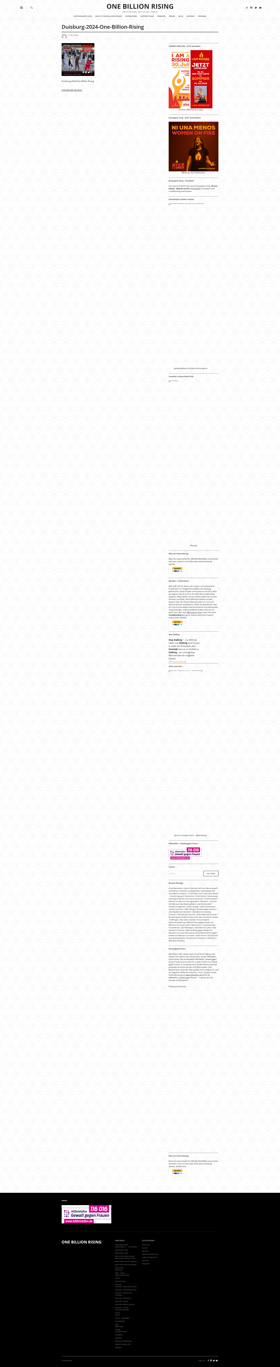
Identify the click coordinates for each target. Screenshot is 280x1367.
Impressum (146, 1245)
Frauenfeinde (174, 927)
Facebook (246, 7)
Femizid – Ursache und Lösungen (123, 1294)
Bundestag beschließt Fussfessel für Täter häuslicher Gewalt (193, 917)
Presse (172, 16)
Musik (117, 1278)
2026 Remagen (187, 927)
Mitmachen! (131, 16)
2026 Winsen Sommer (186, 914)
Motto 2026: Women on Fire (125, 1258)
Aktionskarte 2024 (121, 1253)
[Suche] (32, 7)
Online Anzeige (192, 906)
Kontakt (191, 16)
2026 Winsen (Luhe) (203, 927)
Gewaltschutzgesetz (177, 906)
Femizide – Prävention (123, 1298)
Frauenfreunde (209, 925)
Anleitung (118, 1270)
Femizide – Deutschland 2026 (125, 1287)
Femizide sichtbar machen (124, 1304)
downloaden (196, 188)
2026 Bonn (211, 938)
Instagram (251, 7)
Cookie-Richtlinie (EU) (123, 1344)
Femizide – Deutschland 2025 (125, 1290)
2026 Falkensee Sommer (207, 914)
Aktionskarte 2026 (83, 16)
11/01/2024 (73, 35)
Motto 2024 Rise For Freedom (125, 1265)
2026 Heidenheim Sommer (180, 912)
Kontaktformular (121, 1332)
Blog (180, 16)
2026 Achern (201, 935)
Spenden (202, 16)
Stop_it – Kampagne (122, 1318)
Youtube (260, 7)
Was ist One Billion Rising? (108, 16)
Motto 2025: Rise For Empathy (126, 1261)
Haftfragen (174, 920)
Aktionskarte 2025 (121, 1250)
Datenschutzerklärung (123, 1341)
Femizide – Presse (121, 1301)
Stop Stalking (179, 661)
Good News (119, 1326)
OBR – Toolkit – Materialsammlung (122, 1274)
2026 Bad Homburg (177, 941)
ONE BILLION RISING (140, 6)
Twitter (255, 7)
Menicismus (196, 925)
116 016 (206, 972)
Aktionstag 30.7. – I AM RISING (126, 1247)
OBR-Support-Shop (194, 612)
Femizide (161, 16)
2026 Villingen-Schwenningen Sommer (200, 909)
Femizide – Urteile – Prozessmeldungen (122, 1308)
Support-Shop (147, 16)
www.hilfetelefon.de (194, 975)
